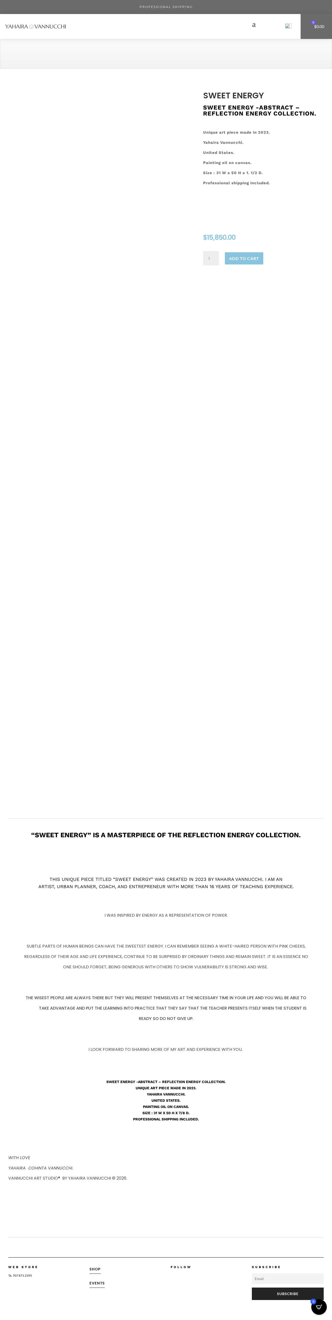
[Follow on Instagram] (184, 1276)
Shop (95, 1269)
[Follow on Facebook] (172, 1276)
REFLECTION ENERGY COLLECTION (55, 55)
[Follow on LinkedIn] (207, 1276)
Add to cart (244, 258)
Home (14, 55)
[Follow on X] (195, 1276)
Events (97, 1283)
